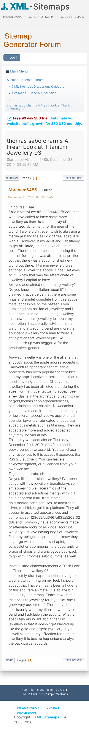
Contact (53, 707)
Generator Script (42, 16)
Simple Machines (57, 694)
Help (24, 689)
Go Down (12, 178)
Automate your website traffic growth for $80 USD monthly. (44, 121)
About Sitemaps (72, 16)
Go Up (9, 660)
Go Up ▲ (62, 689)
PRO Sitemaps (12, 16)
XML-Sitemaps (46, 717)
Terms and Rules (41, 689)
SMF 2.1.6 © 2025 (32, 694)
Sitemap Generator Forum (32, 40)
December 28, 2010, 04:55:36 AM (31, 197)
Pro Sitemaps (27, 712)
